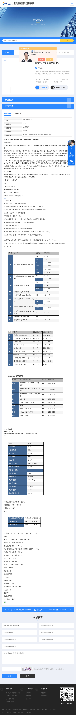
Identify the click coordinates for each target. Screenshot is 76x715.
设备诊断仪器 (10, 699)
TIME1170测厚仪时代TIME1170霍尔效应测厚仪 (28, 610)
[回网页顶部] (71, 149)
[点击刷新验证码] (27, 669)
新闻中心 (44, 693)
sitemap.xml (28, 712)
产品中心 (8, 52)
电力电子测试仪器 (11, 696)
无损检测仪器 (10, 702)
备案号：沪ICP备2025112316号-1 (47, 709)
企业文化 (29, 696)
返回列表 (39, 610)
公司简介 (29, 693)
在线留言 (18, 114)
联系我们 (29, 699)
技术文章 (44, 696)
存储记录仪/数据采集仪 (13, 693)
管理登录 (20, 712)
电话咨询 (71, 156)
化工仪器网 (12, 712)
